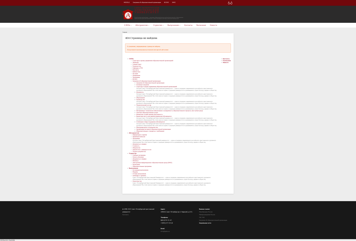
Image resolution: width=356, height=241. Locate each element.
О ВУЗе (127, 25)
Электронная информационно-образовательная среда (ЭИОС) (152, 162)
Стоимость (136, 146)
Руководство (137, 66)
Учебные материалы (139, 155)
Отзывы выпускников (139, 174)
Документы (140, 92)
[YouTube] (204, 225)
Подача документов (139, 151)
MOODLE (127, 2)
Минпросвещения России (207, 214)
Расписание (201, 25)
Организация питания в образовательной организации (153, 129)
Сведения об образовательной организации (147, 2)
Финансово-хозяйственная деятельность (149, 114)
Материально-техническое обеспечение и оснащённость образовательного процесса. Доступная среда (169, 111)
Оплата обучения (138, 157)
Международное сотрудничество (147, 127)
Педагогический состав (143, 105)
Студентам (158, 25)
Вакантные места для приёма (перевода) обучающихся (154, 116)
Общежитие (136, 148)
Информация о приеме (140, 135)
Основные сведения (142, 85)
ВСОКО (166, 2)
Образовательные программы (142, 166)
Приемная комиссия (139, 137)
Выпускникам (173, 25)
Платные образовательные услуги (147, 112)
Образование (140, 98)
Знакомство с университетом (142, 149)
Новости (213, 25)
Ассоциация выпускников (140, 170)
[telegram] (207, 225)
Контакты (188, 25)
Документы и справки (139, 144)
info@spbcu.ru (165, 231)
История (135, 73)
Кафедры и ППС (138, 68)
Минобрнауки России (205, 212)
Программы (136, 77)
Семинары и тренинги (139, 175)
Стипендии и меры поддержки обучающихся (150, 122)
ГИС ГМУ (202, 217)
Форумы (135, 172)
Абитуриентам (141, 25)
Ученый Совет (137, 64)
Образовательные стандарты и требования (150, 131)
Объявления (136, 75)
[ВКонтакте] (200, 225)
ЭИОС (174, 2)
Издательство (137, 181)
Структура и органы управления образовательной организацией (153, 60)
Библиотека (136, 72)
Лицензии (136, 62)
